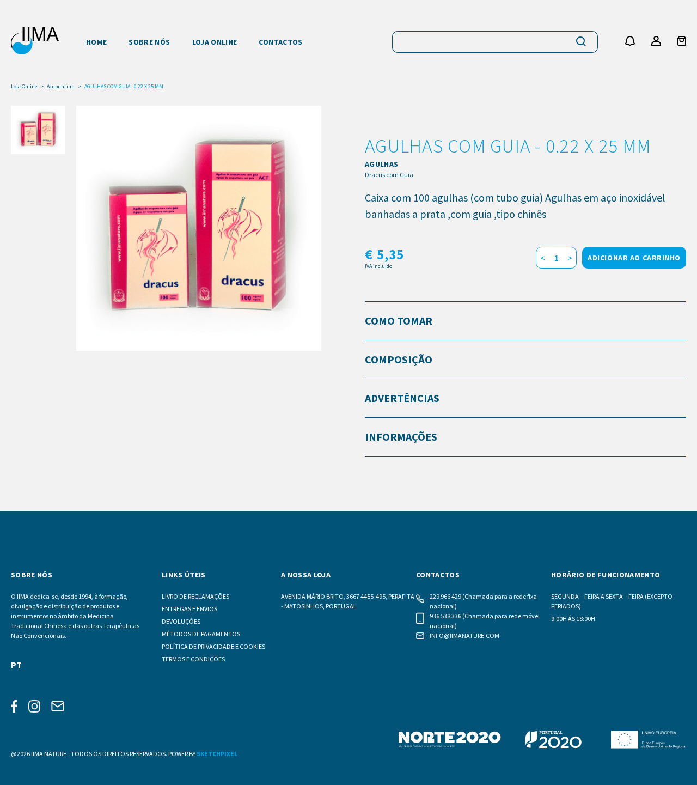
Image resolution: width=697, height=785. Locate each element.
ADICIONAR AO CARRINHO (634, 258)
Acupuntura (61, 86)
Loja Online (24, 86)
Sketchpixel (217, 754)
